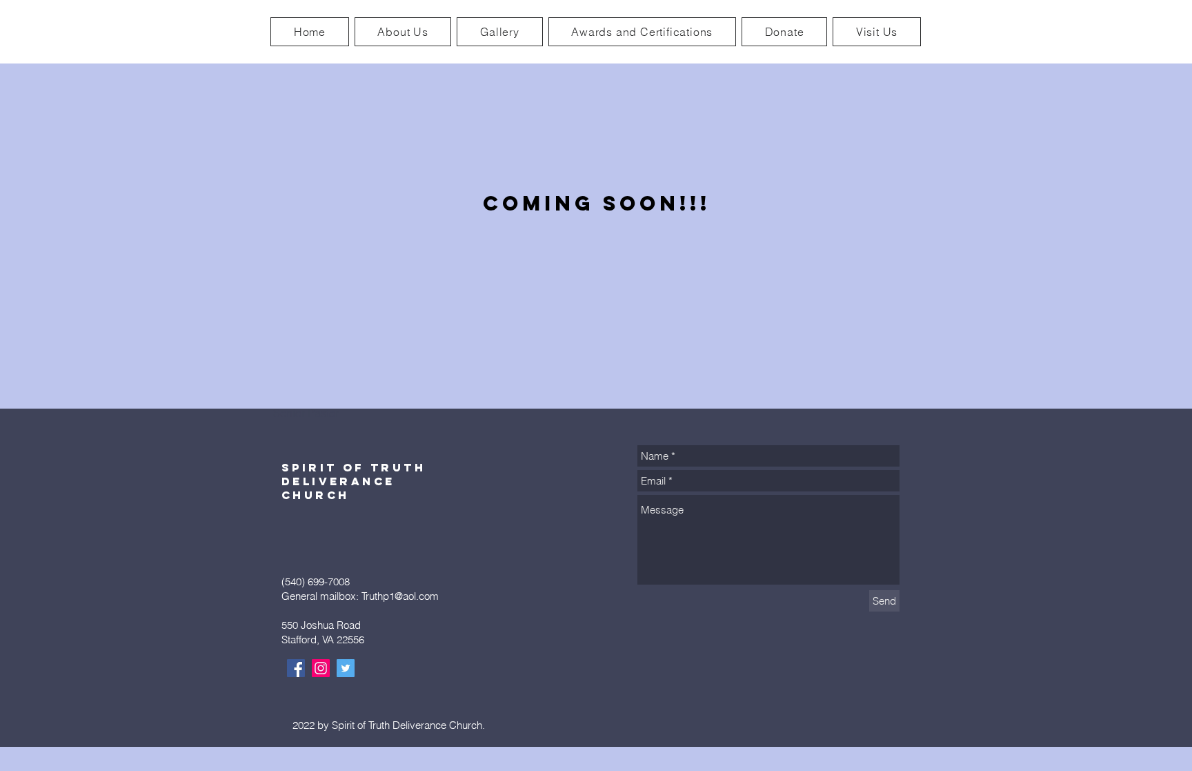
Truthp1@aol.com (400, 596)
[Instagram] (321, 668)
